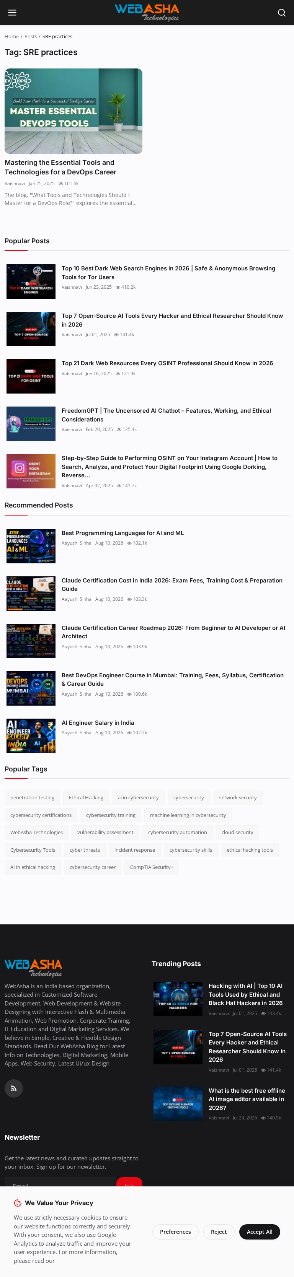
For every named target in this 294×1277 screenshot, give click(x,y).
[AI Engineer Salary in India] (31, 736)
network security (238, 797)
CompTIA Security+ (151, 867)
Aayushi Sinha (76, 543)
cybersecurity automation (177, 832)
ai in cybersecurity (138, 797)
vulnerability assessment (105, 832)
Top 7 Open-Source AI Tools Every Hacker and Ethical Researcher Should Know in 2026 (172, 320)
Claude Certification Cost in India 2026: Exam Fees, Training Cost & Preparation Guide (172, 585)
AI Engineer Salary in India (98, 722)
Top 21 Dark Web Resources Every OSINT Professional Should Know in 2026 (167, 363)
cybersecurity (188, 797)
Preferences (175, 1231)
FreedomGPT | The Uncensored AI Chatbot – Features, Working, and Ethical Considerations (166, 415)
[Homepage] (147, 12)
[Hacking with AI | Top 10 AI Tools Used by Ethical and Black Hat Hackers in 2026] (178, 999)
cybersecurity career (93, 867)
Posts (30, 36)
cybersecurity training (111, 815)
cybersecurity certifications (41, 815)
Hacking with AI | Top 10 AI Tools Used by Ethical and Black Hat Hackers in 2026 (246, 994)
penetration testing (32, 797)
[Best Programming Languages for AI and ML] (31, 546)
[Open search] (282, 12)
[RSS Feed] (14, 1088)
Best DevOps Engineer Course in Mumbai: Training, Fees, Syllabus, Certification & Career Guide (173, 680)
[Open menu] (12, 12)
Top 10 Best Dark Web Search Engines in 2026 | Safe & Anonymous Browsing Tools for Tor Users (168, 273)
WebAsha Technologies (36, 832)
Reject (219, 1231)
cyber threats (85, 849)
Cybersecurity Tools (32, 849)
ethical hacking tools (250, 849)
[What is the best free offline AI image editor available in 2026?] (178, 1104)
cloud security (237, 832)
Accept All (260, 1231)
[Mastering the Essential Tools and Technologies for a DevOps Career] (73, 111)
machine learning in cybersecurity (188, 815)
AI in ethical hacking (32, 867)
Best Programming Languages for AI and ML (123, 533)
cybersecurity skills (191, 849)
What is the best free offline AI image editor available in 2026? (247, 1099)
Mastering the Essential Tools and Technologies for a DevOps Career (60, 167)
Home (12, 36)
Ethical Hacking (86, 797)
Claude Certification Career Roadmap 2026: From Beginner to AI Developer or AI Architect (173, 632)
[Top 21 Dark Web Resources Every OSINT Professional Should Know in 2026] (31, 376)
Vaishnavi (15, 183)
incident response (134, 849)
